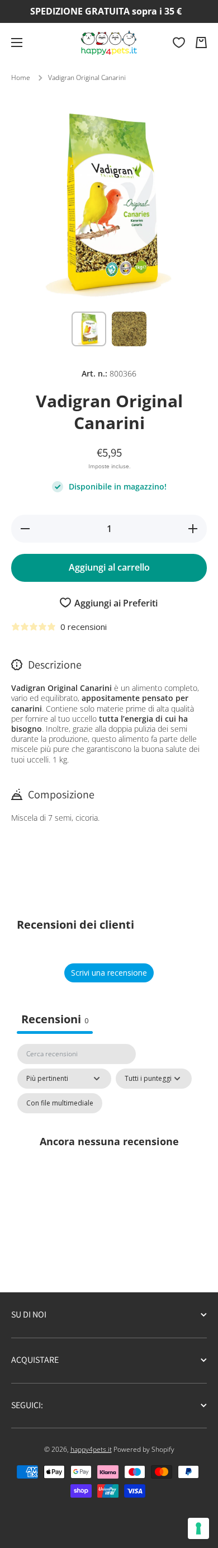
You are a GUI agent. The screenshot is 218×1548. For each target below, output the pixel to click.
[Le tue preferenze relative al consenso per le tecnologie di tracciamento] (198, 1528)
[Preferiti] (178, 42)
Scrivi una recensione (109, 972)
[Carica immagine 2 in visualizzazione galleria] (129, 329)
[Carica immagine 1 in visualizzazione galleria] (89, 329)
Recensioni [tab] (54, 1019)
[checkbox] (59, 1103)
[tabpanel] (109, 1153)
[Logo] (109, 42)
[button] (201, 42)
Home (20, 77)
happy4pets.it (91, 1449)
